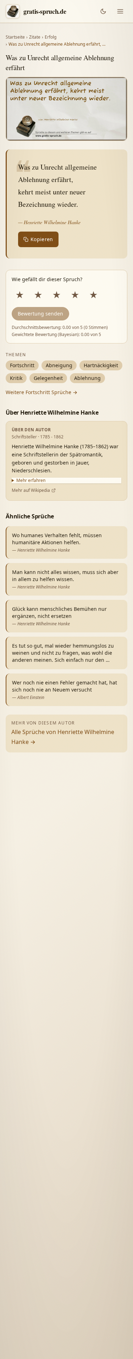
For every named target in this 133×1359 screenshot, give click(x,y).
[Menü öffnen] (120, 11)
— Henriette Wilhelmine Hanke (49, 222)
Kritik (16, 378)
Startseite (15, 37)
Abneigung (59, 365)
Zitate (34, 37)
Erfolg (50, 37)
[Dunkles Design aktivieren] (103, 11)
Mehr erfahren (30, 480)
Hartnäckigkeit (101, 365)
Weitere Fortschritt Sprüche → (41, 392)
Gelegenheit (48, 378)
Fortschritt (22, 365)
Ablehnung (87, 378)
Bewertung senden (40, 313)
